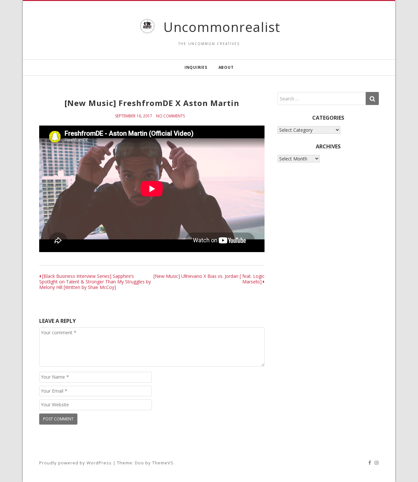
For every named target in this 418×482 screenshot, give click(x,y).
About (226, 67)
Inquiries (196, 67)
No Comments (170, 116)
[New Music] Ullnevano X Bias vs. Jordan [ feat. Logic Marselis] (209, 279)
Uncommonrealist (222, 27)
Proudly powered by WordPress (75, 463)
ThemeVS (162, 463)
